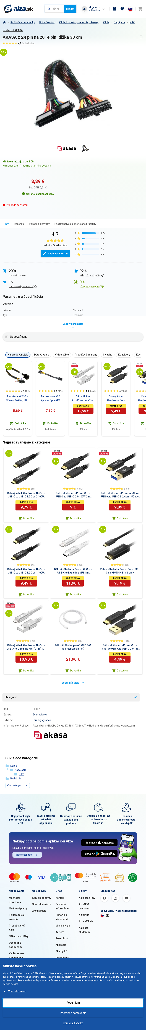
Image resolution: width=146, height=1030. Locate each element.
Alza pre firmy (87, 897)
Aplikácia (61, 944)
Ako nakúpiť (39, 910)
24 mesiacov (40, 714)
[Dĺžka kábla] (8, 366)
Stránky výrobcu (42, 720)
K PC (132, 22)
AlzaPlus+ (85, 915)
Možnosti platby (18, 908)
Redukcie (50, 429)
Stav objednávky (41, 897)
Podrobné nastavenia (73, 1013)
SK (107, 915)
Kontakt (60, 897)
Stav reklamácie (41, 904)
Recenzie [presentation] (19, 223)
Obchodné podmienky (15, 944)
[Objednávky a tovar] (114, 9)
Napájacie (119, 22)
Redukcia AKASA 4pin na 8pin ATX (50, 398)
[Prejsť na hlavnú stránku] (18, 8)
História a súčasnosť (62, 917)
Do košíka (28, 518)
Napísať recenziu (58, 253)
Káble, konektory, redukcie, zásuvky (78, 22)
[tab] (7, 224)
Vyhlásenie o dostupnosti (16, 955)
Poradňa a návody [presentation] (39, 223)
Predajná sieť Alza (17, 927)
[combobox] (54, 9)
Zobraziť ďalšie (70, 682)
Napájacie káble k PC (18, 429)
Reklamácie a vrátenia (17, 917)
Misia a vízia (63, 925)
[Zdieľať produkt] (141, 36)
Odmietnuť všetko (73, 1023)
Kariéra (60, 932)
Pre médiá (62, 938)
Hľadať (70, 8)
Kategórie (11, 697)
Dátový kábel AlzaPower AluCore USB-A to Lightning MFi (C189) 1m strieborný (83, 398)
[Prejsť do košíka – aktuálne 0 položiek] (140, 9)
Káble (106, 22)
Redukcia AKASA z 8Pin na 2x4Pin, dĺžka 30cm (18, 398)
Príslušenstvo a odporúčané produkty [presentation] (75, 223)
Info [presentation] (7, 223)
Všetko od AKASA (13, 30)
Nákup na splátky (18, 936)
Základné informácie (62, 906)
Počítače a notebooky (23, 22)
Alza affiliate (86, 921)
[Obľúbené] (122, 9)
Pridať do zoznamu (17, 205)
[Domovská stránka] (4, 22)
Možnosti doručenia (15, 900)
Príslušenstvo (46, 22)
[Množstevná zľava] (74, 365)
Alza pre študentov (84, 929)
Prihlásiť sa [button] (94, 10)
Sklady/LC (61, 951)
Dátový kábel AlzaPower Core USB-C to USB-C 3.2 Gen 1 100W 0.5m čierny (116, 398)
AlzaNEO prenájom (84, 906)
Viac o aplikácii (24, 854)
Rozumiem (73, 1002)
